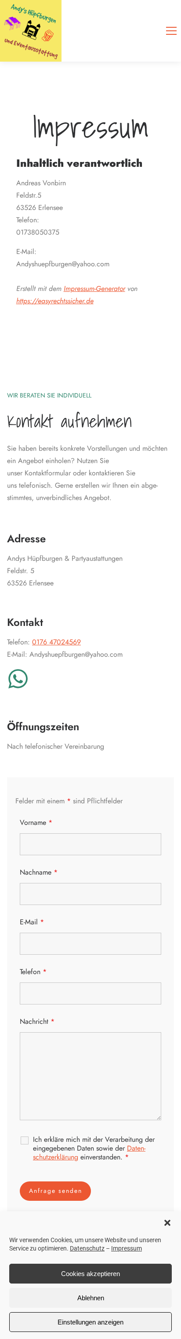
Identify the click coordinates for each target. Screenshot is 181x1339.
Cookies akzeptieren (90, 1273)
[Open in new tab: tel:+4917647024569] (18, 679)
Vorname (36, 822)
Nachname (39, 872)
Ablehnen (90, 1298)
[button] (167, 1222)
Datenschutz (87, 1248)
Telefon (33, 972)
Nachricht (37, 1021)
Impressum (126, 1248)
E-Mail (32, 922)
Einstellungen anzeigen (90, 1322)
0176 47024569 (56, 642)
